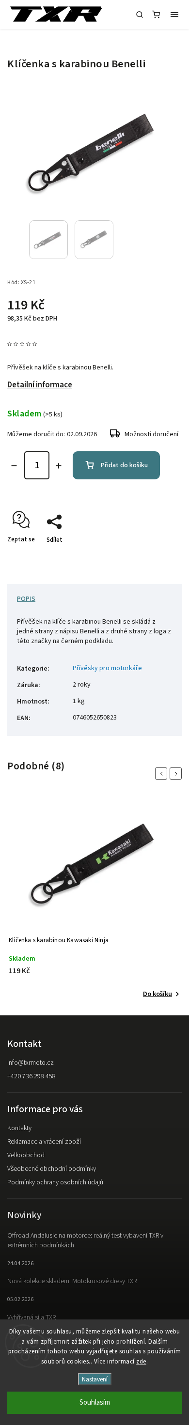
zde (141, 1361)
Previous (162, 773)
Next (177, 773)
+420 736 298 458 (31, 1076)
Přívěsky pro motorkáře (107, 668)
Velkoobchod (26, 1155)
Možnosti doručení (151, 434)
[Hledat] (139, 14)
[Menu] (174, 14)
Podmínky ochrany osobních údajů (55, 1182)
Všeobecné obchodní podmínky (51, 1169)
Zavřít (158, 556)
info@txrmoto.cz (30, 1063)
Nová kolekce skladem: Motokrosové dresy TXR (72, 1281)
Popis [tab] (26, 599)
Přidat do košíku (124, 465)
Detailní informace (39, 385)
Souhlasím (94, 1402)
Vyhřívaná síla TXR (31, 1317)
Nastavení (95, 1379)
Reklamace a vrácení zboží (44, 1142)
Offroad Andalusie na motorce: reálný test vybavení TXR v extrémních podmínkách (85, 1240)
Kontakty (19, 1128)
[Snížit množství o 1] (14, 465)
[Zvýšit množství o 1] (58, 465)
